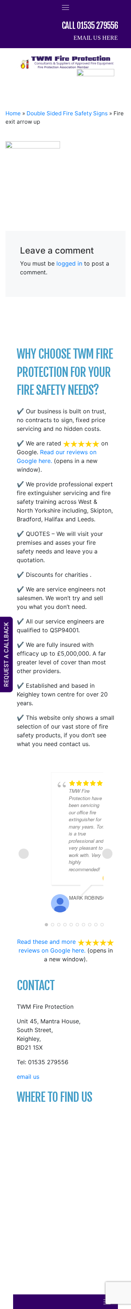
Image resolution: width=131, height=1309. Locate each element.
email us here (96, 38)
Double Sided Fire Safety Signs (67, 113)
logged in (69, 263)
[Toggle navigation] (65, 7)
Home (13, 113)
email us (28, 1076)
